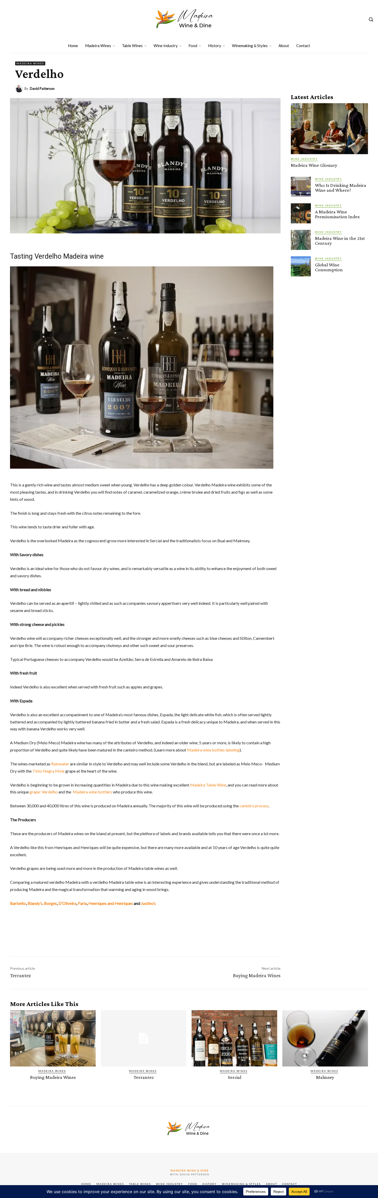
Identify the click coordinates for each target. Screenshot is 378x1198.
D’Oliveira (67, 903)
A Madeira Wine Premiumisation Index (337, 214)
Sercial (234, 1077)
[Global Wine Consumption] (301, 266)
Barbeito (18, 903)
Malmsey (325, 1077)
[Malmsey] (325, 1038)
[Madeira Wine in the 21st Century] (301, 240)
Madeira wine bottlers (92, 791)
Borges (50, 903)
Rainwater (60, 763)
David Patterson (42, 88)
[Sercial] (234, 1038)
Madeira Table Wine (208, 784)
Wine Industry (304, 158)
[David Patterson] (19, 88)
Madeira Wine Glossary (314, 165)
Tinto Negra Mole (48, 770)
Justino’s (148, 903)
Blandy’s (35, 903)
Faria (82, 903)
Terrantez (20, 975)
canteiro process (254, 805)
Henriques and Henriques (110, 903)
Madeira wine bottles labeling (213, 749)
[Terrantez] (143, 1038)
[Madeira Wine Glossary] (329, 128)
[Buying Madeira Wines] (53, 1038)
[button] (371, 19)
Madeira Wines (30, 63)
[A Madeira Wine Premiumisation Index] (301, 213)
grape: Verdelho (44, 791)
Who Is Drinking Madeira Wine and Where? (340, 187)
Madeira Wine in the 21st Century (340, 240)
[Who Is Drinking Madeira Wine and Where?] (301, 187)
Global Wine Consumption (329, 267)
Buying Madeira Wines (257, 975)
